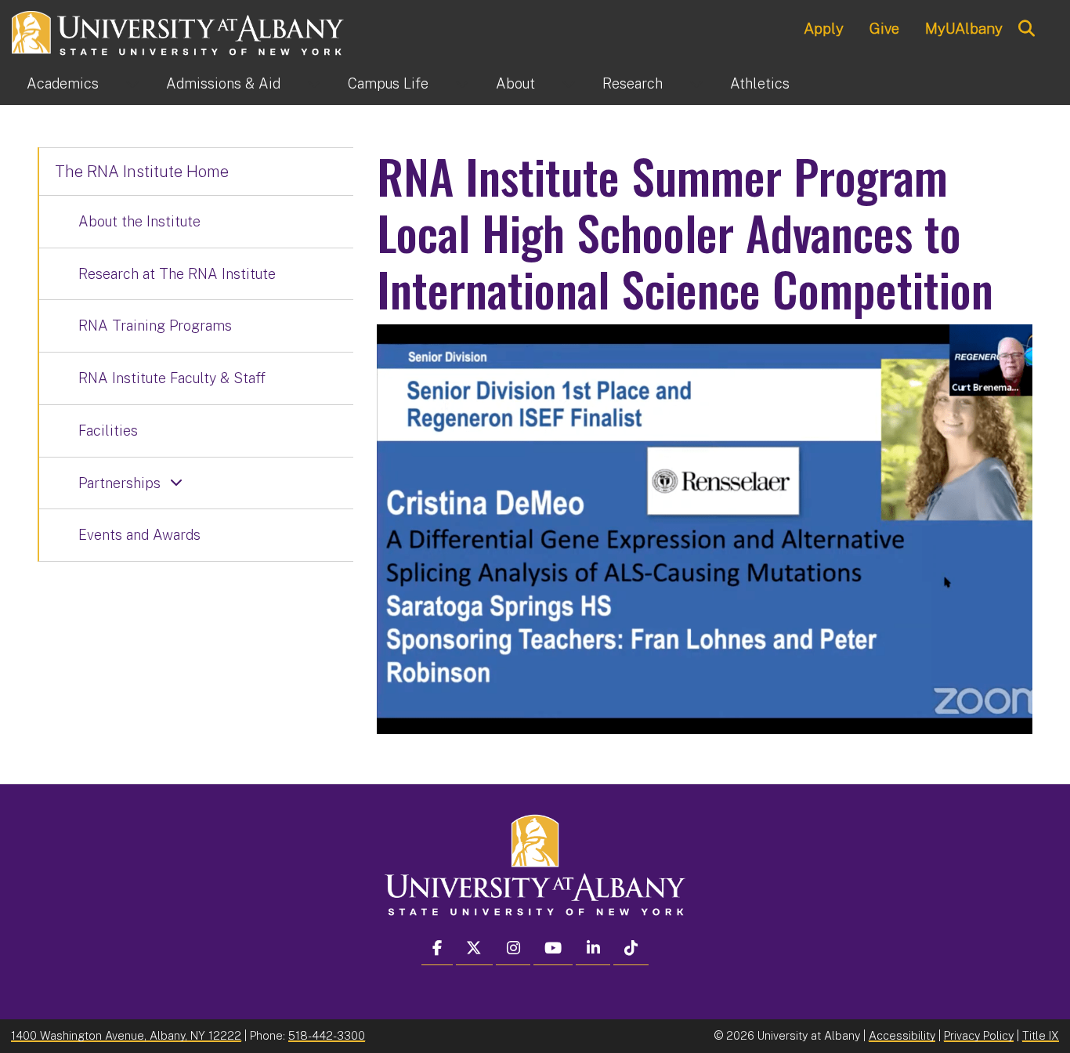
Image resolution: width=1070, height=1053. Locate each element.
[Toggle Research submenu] (696, 84)
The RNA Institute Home (142, 171)
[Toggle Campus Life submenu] (462, 84)
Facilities (108, 430)
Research (632, 83)
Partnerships (119, 483)
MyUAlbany (964, 28)
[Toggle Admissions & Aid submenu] (314, 84)
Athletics (760, 83)
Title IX (1040, 1035)
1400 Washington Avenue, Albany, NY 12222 (126, 1035)
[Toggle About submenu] (569, 84)
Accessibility (902, 1035)
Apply (824, 28)
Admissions (223, 83)
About (515, 83)
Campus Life (388, 83)
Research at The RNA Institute (177, 274)
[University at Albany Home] (178, 31)
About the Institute (139, 221)
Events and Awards (139, 534)
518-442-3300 (326, 1035)
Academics (63, 83)
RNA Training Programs (155, 325)
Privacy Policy (979, 1035)
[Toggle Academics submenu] (132, 84)
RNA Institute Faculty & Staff (172, 378)
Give (884, 28)
